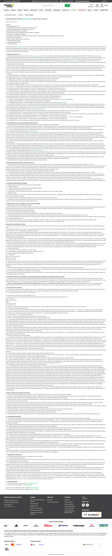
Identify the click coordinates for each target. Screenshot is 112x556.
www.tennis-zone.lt (21, 46)
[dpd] (32, 544)
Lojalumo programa (69, 508)
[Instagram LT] (87, 505)
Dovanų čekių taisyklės (70, 506)
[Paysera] (18, 544)
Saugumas (67, 499)
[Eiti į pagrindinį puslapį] (9, 5)
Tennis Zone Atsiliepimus (53, 502)
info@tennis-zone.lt (72, 60)
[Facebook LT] (83, 505)
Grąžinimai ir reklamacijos (36, 508)
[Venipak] (41, 544)
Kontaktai (49, 499)
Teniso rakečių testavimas (36, 510)
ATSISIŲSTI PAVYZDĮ (32, 483)
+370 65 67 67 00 (15, 1)
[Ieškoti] (67, 5)
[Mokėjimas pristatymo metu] (6, 549)
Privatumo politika (69, 504)
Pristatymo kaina (34, 503)
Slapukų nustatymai (83, 497)
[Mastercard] (12, 544)
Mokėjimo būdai (34, 505)
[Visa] (6, 544)
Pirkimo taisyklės (34, 487)
